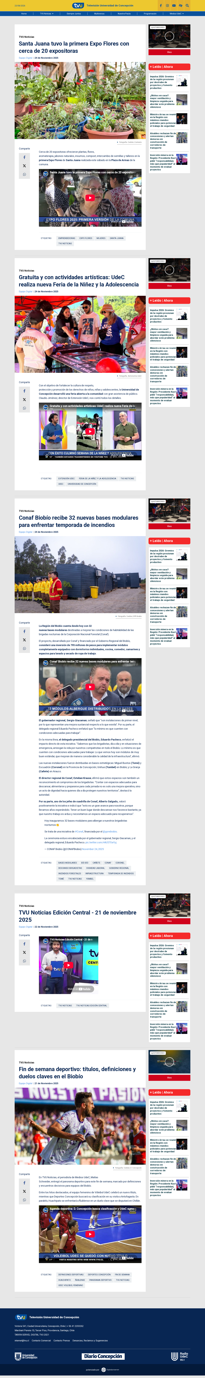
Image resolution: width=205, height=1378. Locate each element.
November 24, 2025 (93, 849)
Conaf (108, 863)
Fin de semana (122, 1275)
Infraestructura (94, 873)
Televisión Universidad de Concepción (54, 1317)
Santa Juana (117, 238)
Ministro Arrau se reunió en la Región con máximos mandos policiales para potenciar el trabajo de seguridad (163, 120)
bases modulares (67, 863)
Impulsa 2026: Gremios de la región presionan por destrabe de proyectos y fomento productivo (162, 82)
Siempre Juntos (74, 14)
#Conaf (79, 831)
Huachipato (64, 1280)
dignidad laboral (95, 868)
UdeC (60, 484)
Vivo (169, 52)
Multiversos (99, 14)
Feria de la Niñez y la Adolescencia (97, 478)
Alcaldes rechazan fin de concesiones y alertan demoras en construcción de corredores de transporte (163, 140)
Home (24, 14)
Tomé (61, 879)
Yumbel (90, 879)
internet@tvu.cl (22, 1340)
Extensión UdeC (66, 478)
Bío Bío (84, 863)
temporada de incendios (121, 873)
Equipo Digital (26, 58)
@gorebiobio (110, 831)
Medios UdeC (175, 14)
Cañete (96, 863)
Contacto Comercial (41, 1340)
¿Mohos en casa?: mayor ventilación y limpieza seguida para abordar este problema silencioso (162, 101)
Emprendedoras (66, 238)
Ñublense (80, 1280)
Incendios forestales (69, 873)
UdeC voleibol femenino (70, 1285)
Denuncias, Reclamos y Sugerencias (90, 1340)
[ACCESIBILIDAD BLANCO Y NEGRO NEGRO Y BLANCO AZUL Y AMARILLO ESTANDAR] (181, 5)
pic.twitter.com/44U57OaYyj (101, 842)
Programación (150, 14)
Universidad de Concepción (82, 484)
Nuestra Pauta (124, 14)
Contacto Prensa (62, 1340)
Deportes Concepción (99, 1275)
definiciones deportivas (71, 1275)
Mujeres (101, 238)
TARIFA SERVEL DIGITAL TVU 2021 (32, 1334)
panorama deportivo (100, 1280)
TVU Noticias (45, 14)
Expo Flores (86, 238)
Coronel (120, 863)
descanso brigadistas (70, 868)
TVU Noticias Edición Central (91, 1005)
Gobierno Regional (119, 868)
